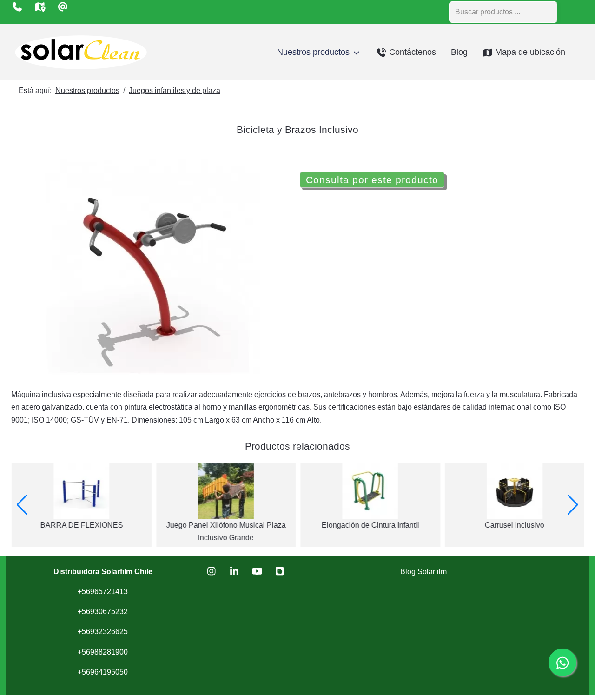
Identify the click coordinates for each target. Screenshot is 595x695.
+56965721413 (103, 592)
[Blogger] (280, 571)
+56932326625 (103, 631)
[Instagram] (212, 571)
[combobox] (503, 12)
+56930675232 (103, 612)
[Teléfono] (17, 7)
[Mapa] (40, 7)
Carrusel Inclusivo (514, 525)
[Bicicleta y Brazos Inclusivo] (153, 267)
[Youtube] (257, 571)
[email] (62, 7)
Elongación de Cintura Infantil (369, 525)
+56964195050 (103, 672)
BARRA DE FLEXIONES (81, 525)
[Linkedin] (234, 571)
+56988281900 (103, 652)
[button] (22, 505)
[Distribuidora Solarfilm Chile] (81, 52)
